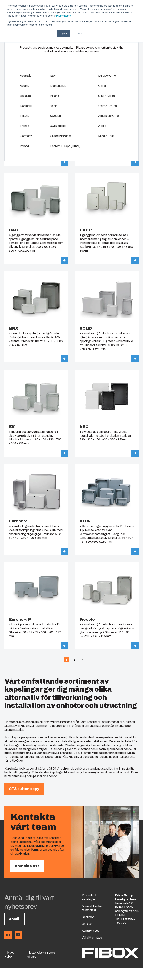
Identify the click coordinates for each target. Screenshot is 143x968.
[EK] (36, 413)
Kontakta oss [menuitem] (90, 930)
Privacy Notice (63, 15)
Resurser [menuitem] (88, 917)
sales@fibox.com (127, 911)
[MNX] (36, 316)
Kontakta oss (27, 866)
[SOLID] (107, 316)
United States (107, 105)
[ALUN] (107, 509)
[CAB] (36, 218)
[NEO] (107, 413)
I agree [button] (63, 33)
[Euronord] (36, 509)
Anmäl (14, 919)
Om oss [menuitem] (87, 923)
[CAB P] (107, 218)
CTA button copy (24, 789)
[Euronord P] (36, 605)
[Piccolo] (107, 605)
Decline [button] (79, 33)
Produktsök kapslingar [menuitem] (89, 897)
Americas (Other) (109, 115)
